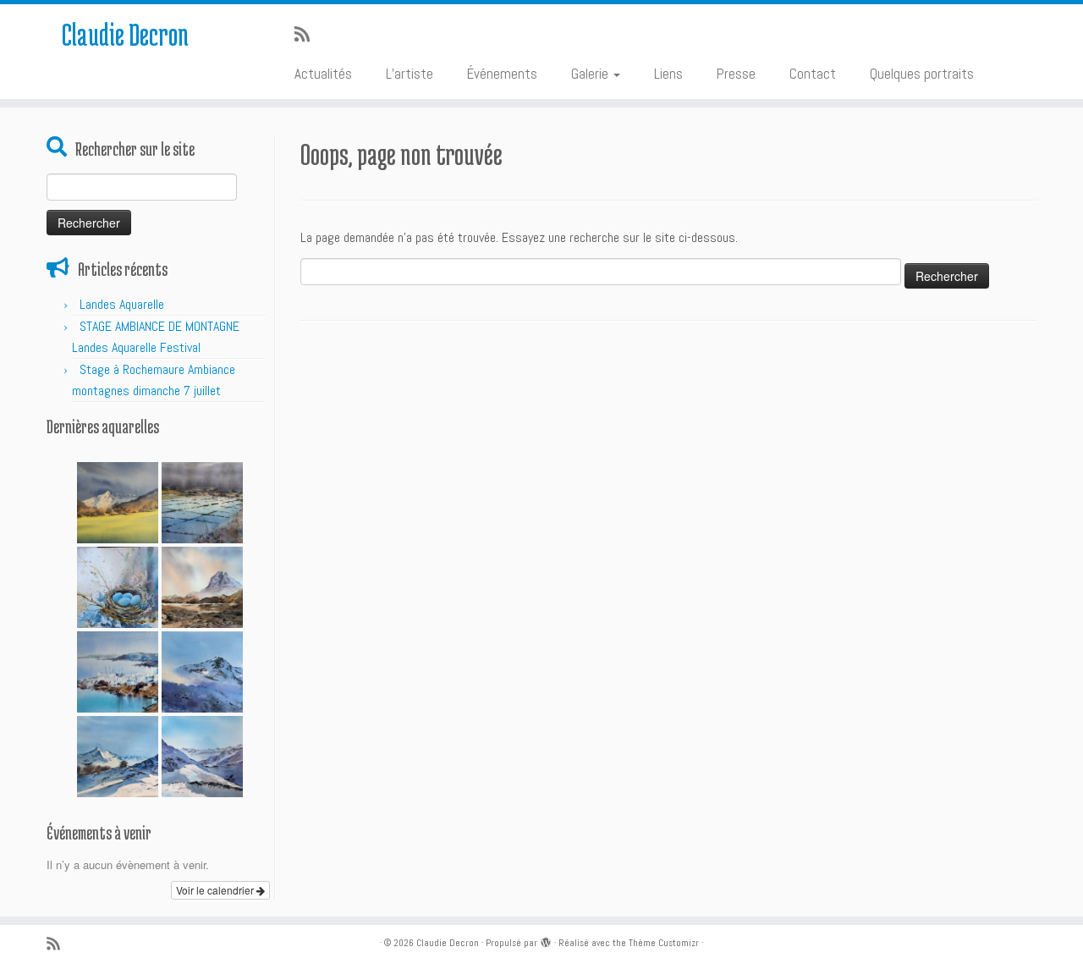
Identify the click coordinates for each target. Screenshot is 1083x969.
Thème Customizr (664, 943)
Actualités (323, 73)
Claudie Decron (125, 34)
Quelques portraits (922, 73)
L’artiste (409, 73)
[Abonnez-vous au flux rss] (307, 35)
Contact (812, 73)
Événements (502, 73)
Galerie (591, 73)
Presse (736, 73)
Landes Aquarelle (122, 304)
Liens (668, 73)
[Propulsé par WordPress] (546, 940)
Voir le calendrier (216, 890)
